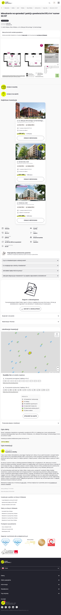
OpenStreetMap (57, 372)
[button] (43, 110)
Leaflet (51, 372)
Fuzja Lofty (24, 35)
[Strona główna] (1, 8)
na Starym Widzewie (42, 35)
